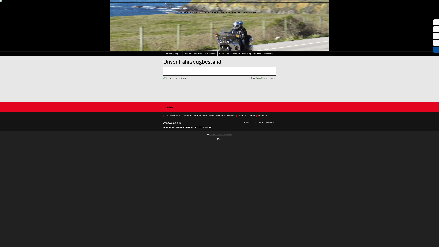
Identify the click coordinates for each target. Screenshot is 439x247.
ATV (201, 12)
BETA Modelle (224, 54)
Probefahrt (235, 54)
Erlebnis (252, 12)
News (245, 12)
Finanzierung (268, 54)
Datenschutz (248, 122)
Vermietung (246, 54)
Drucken (183, 78)
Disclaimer (259, 122)
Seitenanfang (254, 78)
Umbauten (257, 54)
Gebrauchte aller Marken (193, 54)
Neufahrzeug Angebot (173, 54)
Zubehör (223, 12)
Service (214, 12)
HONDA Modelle (210, 54)
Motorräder (192, 12)
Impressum (270, 122)
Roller (207, 12)
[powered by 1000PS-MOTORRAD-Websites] (219, 135)
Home (183, 12)
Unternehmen (234, 12)
